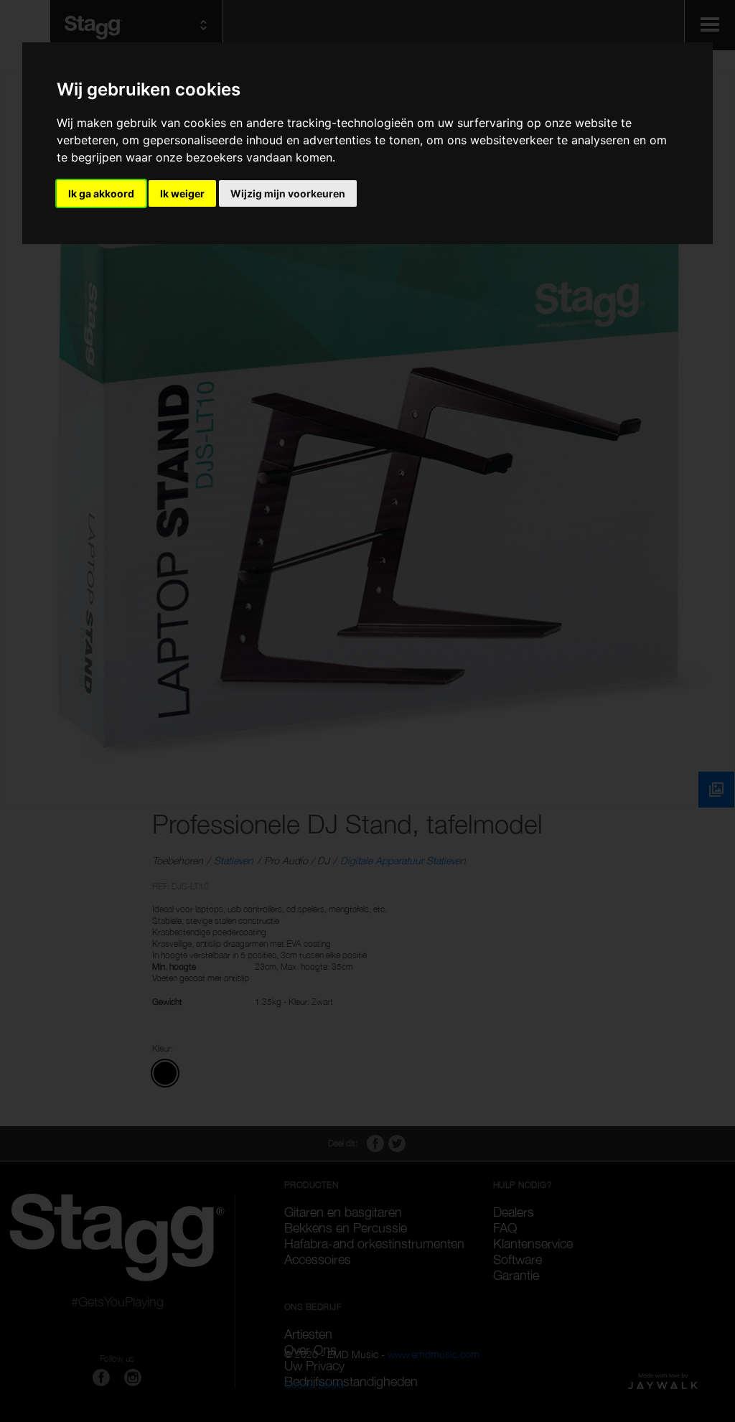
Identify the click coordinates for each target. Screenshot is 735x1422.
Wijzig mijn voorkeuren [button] (287, 193)
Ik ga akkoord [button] (101, 193)
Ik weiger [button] (182, 193)
